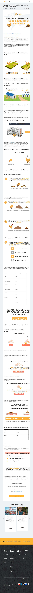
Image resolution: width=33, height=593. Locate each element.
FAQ (23, 558)
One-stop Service (25, 557)
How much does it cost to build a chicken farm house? (14, 34)
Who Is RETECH (6, 554)
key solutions (17, 478)
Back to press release (17, 496)
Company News (18, 554)
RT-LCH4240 (13, 142)
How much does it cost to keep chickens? (11, 37)
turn (14, 478)
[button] (29, 519)
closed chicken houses (14, 105)
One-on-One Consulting (26, 541)
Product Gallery (25, 554)
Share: (24, 8)
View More (10, 528)
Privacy (5, 562)
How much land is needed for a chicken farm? (12, 33)
